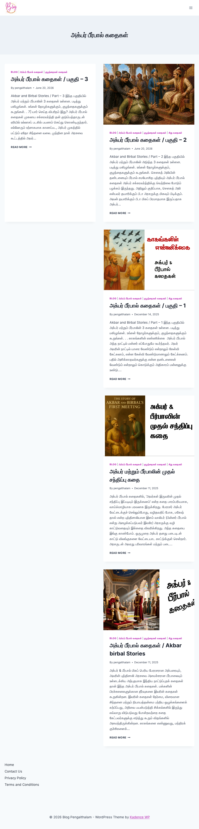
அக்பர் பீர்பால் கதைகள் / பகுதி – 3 (49, 79)
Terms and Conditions (22, 785)
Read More (21, 147)
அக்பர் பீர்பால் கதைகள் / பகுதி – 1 (148, 305)
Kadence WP (140, 817)
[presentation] (148, 94)
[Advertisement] (50, 263)
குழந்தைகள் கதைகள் (56, 71)
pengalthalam (23, 87)
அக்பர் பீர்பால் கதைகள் (31, 71)
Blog (14, 71)
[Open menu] (190, 8)
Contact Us (13, 771)
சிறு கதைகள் (175, 132)
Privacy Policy (15, 778)
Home (9, 765)
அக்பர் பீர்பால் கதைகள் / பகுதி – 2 (148, 140)
